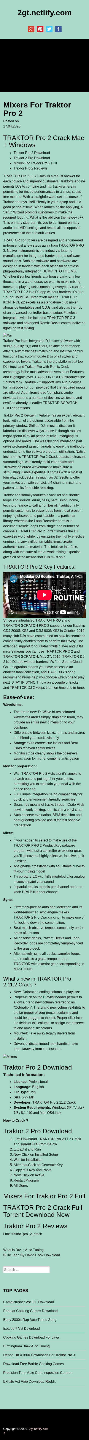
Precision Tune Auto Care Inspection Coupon (37, 1373)
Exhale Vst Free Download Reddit (29, 1381)
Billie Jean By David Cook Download (31, 1255)
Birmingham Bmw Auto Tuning (26, 1346)
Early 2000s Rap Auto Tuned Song (29, 1320)
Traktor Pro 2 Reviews (31, 168)
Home (11, 56)
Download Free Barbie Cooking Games (33, 1364)
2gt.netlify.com (44, 12)
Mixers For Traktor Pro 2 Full (35, 163)
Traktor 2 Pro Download (32, 158)
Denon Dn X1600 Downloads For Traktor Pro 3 (39, 1355)
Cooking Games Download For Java (31, 1337)
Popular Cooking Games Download (30, 1311)
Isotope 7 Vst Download (21, 1328)
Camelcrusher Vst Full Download (28, 1302)
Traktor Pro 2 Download (32, 153)
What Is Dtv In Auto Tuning (23, 1250)
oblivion (54, 217)
